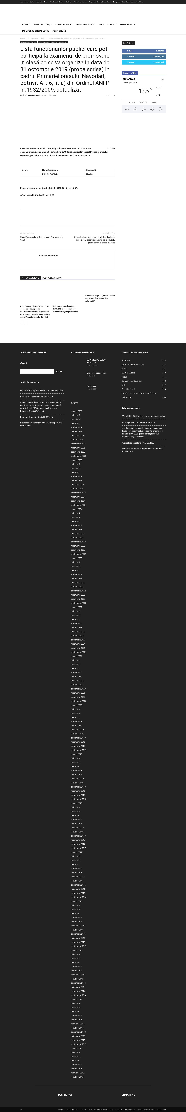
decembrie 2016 (78, 885)
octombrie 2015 (78, 942)
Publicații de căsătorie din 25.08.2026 (36, 417)
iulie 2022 (75, 611)
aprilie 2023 (76, 574)
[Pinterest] (35, 101)
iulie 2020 (75, 709)
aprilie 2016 (76, 917)
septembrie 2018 (78, 799)
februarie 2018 (77, 827)
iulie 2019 (75, 758)
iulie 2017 (75, 856)
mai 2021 (75, 668)
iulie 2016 (75, 905)
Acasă (22, 38)
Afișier (43, 38)
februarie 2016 (77, 925)
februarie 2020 (77, 729)
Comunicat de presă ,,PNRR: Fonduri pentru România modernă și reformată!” (100, 298)
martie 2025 (76, 480)
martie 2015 (76, 970)
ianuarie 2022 (77, 635)
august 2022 (76, 607)
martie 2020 (76, 725)
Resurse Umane (44, 42)
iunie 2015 (75, 958)
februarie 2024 (77, 533)
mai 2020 (75, 717)
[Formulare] (78, 389)
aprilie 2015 (76, 966)
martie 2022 (76, 627)
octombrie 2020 (78, 697)
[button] (162, 24)
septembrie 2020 (78, 701)
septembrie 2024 (78, 505)
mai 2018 (75, 815)
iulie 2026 (75, 415)
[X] (29, 101)
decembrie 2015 (78, 934)
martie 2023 (76, 578)
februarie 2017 (77, 876)
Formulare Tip (127, 24)
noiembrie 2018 (78, 791)
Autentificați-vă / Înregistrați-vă (31, 2)
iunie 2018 (75, 811)
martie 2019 (76, 774)
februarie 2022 (77, 631)
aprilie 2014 (76, 1015)
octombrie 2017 (78, 844)
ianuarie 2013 (77, 1077)
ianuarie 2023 (77, 586)
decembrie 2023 (78, 541)
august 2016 (76, 901)
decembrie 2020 (78, 688)
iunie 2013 (75, 1056)
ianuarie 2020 (77, 733)
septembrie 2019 (78, 750)
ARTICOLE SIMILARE (30, 278)
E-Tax (46, 2)
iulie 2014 (75, 1003)
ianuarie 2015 (77, 978)
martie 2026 (76, 431)
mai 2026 (75, 423)
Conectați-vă (158, 57)
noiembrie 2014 (78, 987)
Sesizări (68, 2)
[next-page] (26, 322)
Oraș (101, 24)
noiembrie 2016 (78, 889)
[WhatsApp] (42, 101)
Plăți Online (59, 31)
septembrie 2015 (78, 946)
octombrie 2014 (78, 991)
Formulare (91, 386)
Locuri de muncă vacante (59, 42)
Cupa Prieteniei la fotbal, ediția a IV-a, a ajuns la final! (41, 238)
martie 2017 (76, 872)
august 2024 (76, 509)
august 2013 (76, 1048)
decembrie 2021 (78, 639)
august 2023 (76, 558)
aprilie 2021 (76, 672)
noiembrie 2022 (78, 595)
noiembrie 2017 (78, 840)
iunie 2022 (75, 615)
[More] (48, 101)
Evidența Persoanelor (96, 373)
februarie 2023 (77, 582)
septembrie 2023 (78, 554)
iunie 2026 (75, 419)
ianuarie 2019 (77, 782)
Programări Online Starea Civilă (100, 2)
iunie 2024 (75, 517)
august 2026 (76, 411)
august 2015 (76, 950)
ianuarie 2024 (77, 537)
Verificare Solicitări (57, 2)
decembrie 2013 (78, 1032)
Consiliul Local (64, 24)
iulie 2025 (75, 464)
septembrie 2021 (78, 652)
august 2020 (76, 705)
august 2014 (76, 999)
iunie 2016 (75, 909)
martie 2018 (76, 823)
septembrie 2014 (78, 995)
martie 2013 (76, 1068)
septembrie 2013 (78, 1044)
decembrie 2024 (78, 492)
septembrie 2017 (78, 848)
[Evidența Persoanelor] (78, 376)
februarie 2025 (77, 484)
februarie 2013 (77, 1072)
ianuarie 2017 (77, 880)
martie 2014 (76, 1019)
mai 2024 (75, 521)
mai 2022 (75, 619)
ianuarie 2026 (77, 439)
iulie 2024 (75, 513)
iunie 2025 (75, 468)
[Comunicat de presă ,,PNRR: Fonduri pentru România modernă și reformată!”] (100, 288)
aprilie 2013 (76, 1064)
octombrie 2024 (78, 501)
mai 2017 (75, 864)
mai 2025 (75, 472)
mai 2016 (75, 913)
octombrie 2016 (78, 893)
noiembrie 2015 (78, 938)
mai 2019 (75, 766)
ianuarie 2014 (77, 1027)
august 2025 (76, 460)
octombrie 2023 (78, 550)
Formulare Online (80, 2)
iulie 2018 (75, 807)
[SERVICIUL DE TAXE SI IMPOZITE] (78, 363)
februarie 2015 (77, 974)
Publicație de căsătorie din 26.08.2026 (36, 397)
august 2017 (76, 852)
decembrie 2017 (78, 836)
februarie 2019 (77, 778)
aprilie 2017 (76, 868)
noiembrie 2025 (78, 447)
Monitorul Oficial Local (35, 31)
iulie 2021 (75, 660)
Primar (26, 24)
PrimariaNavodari (33, 95)
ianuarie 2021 (77, 684)
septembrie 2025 (78, 456)
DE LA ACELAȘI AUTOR (52, 278)
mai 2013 (75, 1060)
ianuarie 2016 (77, 929)
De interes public (85, 24)
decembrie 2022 (78, 590)
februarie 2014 (77, 1023)
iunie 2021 (75, 664)
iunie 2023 (75, 566)
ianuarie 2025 (77, 488)
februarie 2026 (77, 435)
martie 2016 (76, 921)
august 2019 (76, 754)
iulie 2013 (75, 1052)
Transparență (33, 38)
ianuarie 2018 (77, 831)
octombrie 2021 (78, 648)
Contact (111, 24)
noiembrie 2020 (78, 693)
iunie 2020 (75, 713)
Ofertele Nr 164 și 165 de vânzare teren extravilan (41, 390)
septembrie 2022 (78, 603)
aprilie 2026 (76, 427)
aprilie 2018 (76, 819)
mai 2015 (75, 962)
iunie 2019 (75, 762)
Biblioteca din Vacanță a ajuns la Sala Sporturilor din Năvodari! (41, 424)
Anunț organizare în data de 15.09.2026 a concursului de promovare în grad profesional (65, 309)
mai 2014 (75, 1011)
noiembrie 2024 (78, 496)
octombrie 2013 (78, 1040)
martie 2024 (76, 529)
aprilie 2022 (76, 623)
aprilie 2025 (76, 476)
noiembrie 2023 (78, 545)
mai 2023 (75, 570)
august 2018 (76, 803)
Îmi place (160, 51)
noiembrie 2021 (78, 644)
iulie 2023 (75, 562)
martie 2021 (76, 676)
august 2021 (76, 656)
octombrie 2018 (78, 795)
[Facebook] (23, 101)
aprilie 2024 (76, 525)
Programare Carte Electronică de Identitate (128, 2)
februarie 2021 (77, 680)
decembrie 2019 (78, 737)
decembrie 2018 (78, 786)
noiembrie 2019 (78, 742)
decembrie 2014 (78, 983)
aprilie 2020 (76, 721)
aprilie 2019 (76, 770)
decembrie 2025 (78, 443)
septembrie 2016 (78, 897)
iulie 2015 (75, 954)
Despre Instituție (42, 24)
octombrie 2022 (78, 599)
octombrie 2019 (78, 746)
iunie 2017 (75, 860)
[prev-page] (22, 322)
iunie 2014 (75, 1007)
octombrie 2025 (78, 452)
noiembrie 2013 (78, 1036)
